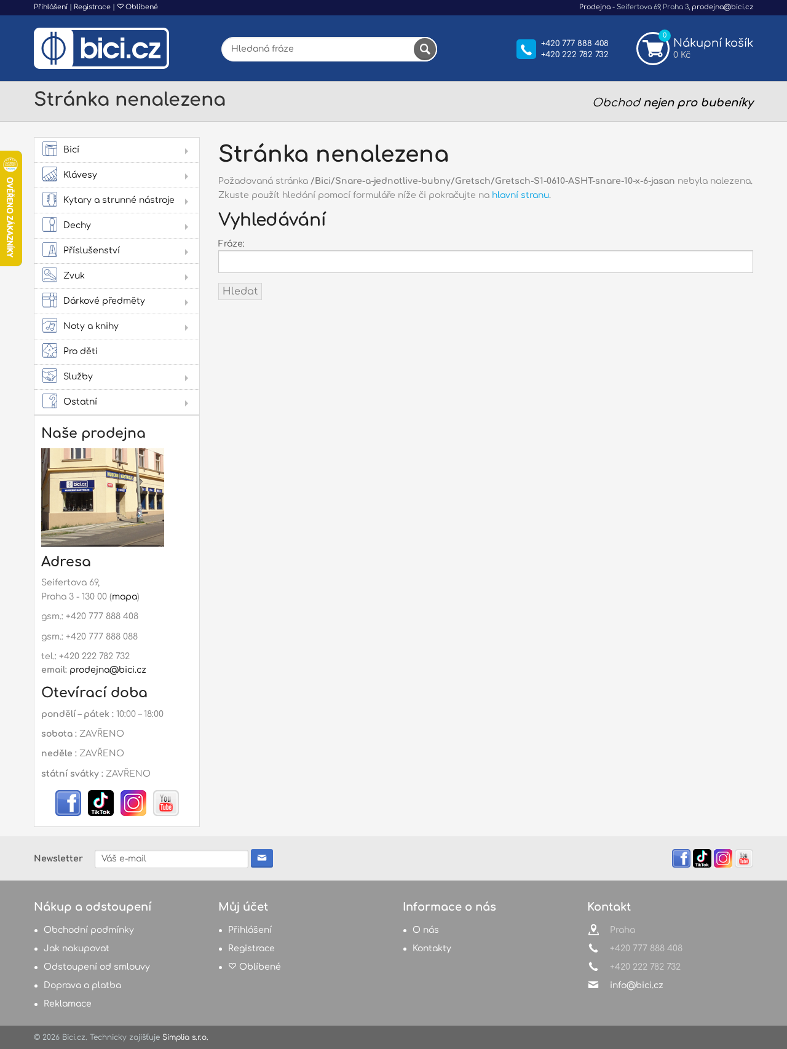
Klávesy (80, 175)
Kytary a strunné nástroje (119, 200)
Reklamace (68, 1003)
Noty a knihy (91, 326)
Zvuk (74, 275)
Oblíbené (141, 7)
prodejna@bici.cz (722, 7)
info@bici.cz (636, 985)
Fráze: (231, 243)
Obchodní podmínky (89, 930)
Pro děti (80, 351)
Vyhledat (425, 49)
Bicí (71, 149)
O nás (426, 930)
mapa (124, 596)
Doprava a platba (82, 985)
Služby (78, 376)
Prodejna (595, 7)
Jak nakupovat (76, 948)
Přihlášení (51, 7)
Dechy (77, 225)
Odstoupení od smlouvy (97, 967)
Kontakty (432, 948)
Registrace (92, 7)
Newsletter (58, 858)
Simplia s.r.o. (185, 1037)
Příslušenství (91, 250)
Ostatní (80, 401)
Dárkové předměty (104, 301)
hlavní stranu (520, 195)
